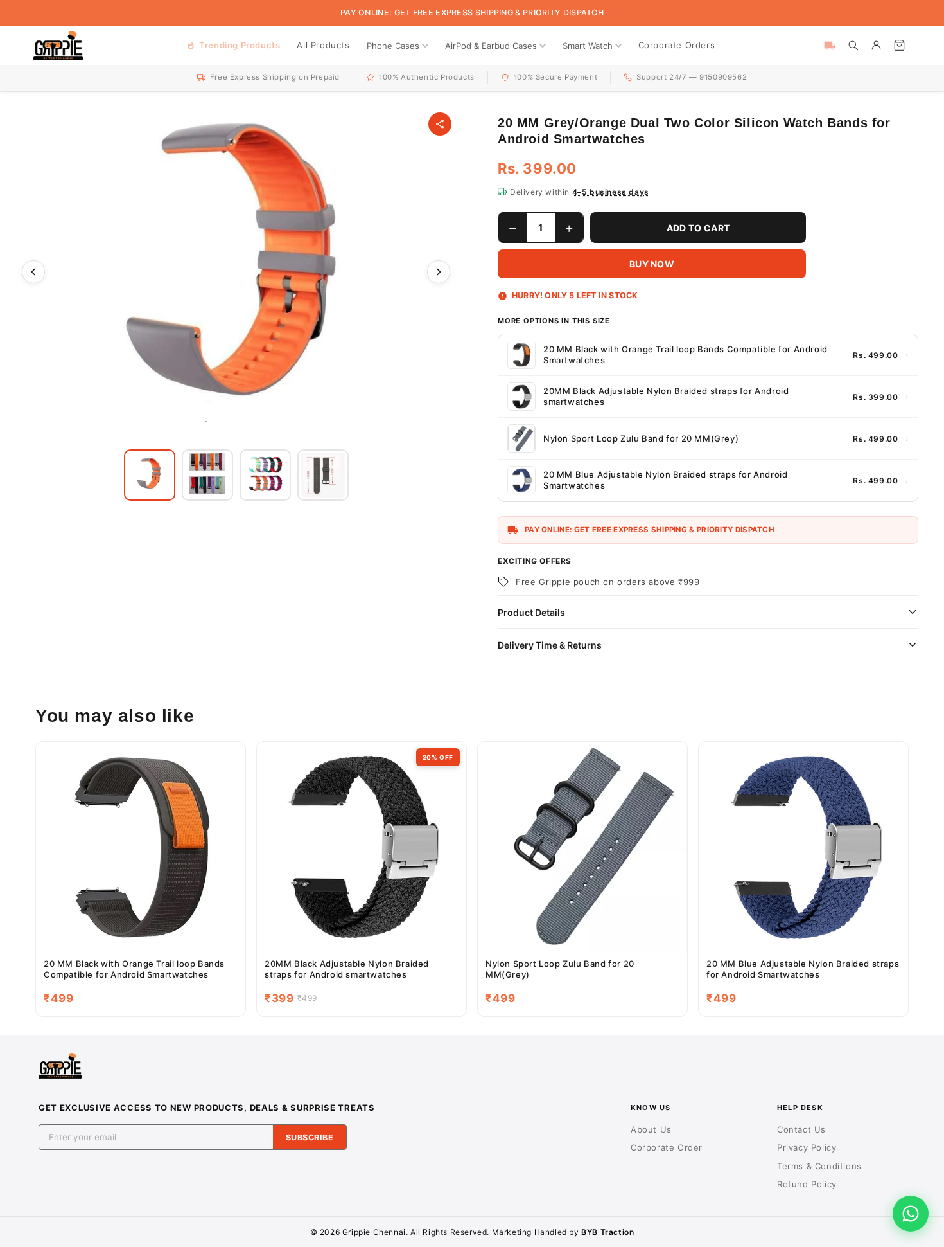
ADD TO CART (698, 227)
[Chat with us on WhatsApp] (911, 1214)
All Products (323, 45)
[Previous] (33, 271)
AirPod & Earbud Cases (491, 45)
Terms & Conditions (819, 1166)
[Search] (852, 45)
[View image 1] (149, 475)
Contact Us (801, 1129)
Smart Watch (588, 45)
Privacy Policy (806, 1147)
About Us (651, 1129)
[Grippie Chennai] (58, 45)
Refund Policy (807, 1184)
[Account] (875, 45)
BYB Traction (607, 1232)
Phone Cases (393, 45)
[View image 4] (323, 475)
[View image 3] (265, 475)
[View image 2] (207, 475)
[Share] (439, 124)
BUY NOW (651, 263)
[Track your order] (829, 45)
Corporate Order (667, 1147)
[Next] (438, 271)
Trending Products (239, 45)
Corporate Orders (676, 45)
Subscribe (310, 1137)
